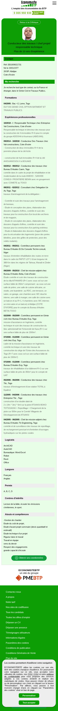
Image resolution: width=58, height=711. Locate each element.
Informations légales (15, 638)
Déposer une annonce (16, 627)
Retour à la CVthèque (29, 22)
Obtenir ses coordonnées (30, 558)
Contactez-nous (13, 592)
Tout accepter (29, 702)
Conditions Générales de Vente (21, 653)
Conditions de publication (18, 648)
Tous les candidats (15, 612)
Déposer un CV (13, 622)
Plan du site (11, 658)
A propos (10, 597)
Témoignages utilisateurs (18, 633)
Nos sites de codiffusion (17, 607)
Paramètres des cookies (17, 643)
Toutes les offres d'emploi (18, 617)
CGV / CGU (33, 674)
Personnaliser (29, 695)
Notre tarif (10, 602)
